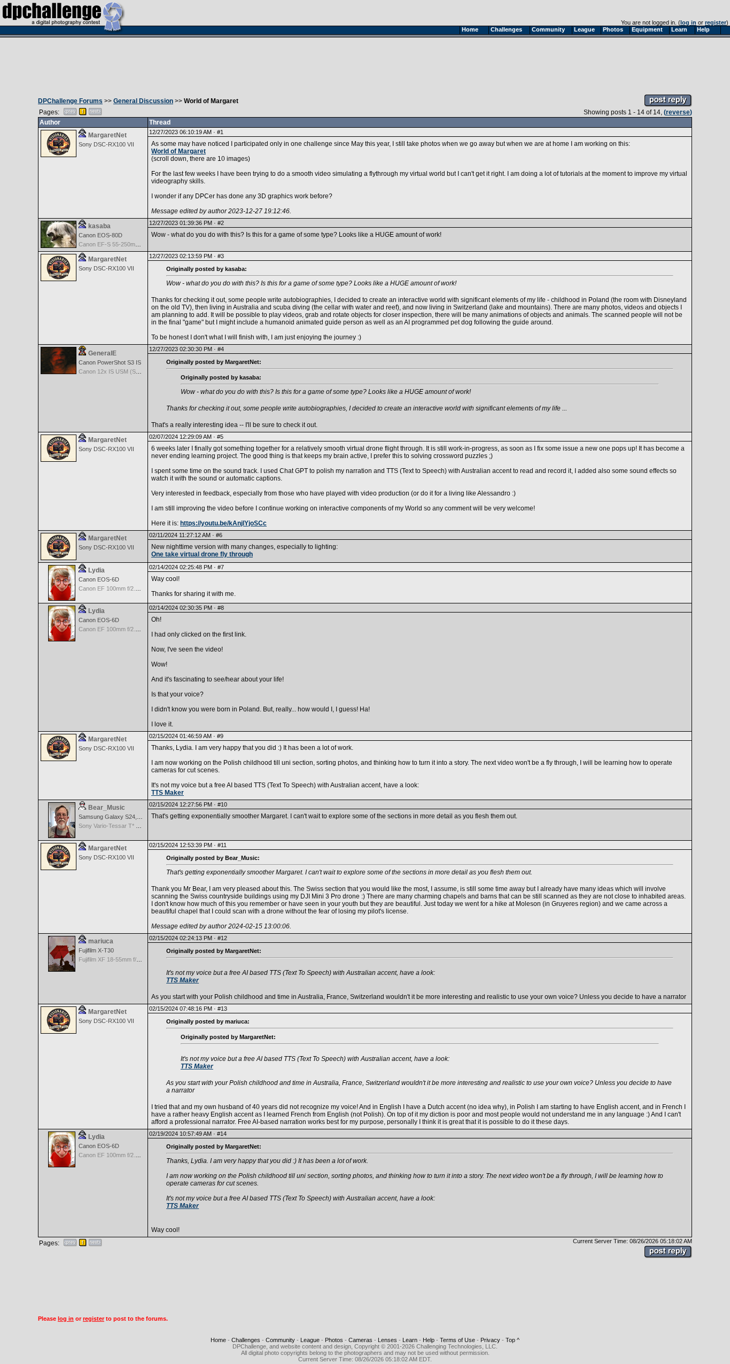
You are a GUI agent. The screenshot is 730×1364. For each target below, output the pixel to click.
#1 (220, 132)
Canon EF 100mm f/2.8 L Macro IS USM (131, 588)
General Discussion (143, 101)
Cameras (360, 1340)
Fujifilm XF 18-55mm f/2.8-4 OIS (120, 959)
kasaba (99, 226)
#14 (222, 1133)
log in (688, 22)
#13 (222, 1008)
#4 (221, 349)
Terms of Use (457, 1340)
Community (280, 1340)
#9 (220, 736)
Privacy (490, 1340)
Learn (409, 1340)
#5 (220, 436)
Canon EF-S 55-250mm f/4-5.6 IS (122, 244)
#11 (222, 845)
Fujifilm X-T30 (96, 950)
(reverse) (678, 112)
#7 (221, 567)
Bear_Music (106, 807)
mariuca (100, 941)
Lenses (387, 1340)
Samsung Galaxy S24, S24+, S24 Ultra (129, 816)
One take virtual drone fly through (202, 554)
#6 (219, 535)
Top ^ (512, 1340)
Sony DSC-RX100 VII (106, 144)
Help (428, 1340)
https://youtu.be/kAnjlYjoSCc (223, 523)
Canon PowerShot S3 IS (110, 362)
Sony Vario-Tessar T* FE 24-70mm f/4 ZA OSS (139, 826)
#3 (221, 256)
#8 (221, 607)
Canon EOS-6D (99, 579)
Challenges (245, 1340)
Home (218, 1340)
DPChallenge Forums (70, 101)
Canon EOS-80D (100, 235)
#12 (222, 938)
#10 (222, 804)
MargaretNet (107, 135)
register (715, 22)
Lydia (96, 570)
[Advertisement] (365, 63)
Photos (334, 1340)
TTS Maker (167, 792)
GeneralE (102, 353)
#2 (221, 223)
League (310, 1340)
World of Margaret (178, 151)
